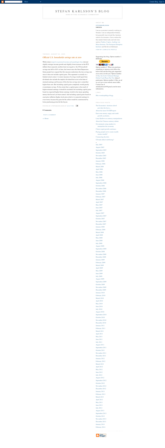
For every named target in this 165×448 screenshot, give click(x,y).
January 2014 (100, 424)
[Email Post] (77, 106)
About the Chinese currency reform (107, 121)
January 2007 (100, 194)
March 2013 (100, 397)
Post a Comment (49, 114)
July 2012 (99, 375)
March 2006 (100, 166)
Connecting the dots (102, 137)
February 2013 (100, 394)
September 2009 (101, 282)
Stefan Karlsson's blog (82, 11)
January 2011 (100, 325)
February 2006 (100, 164)
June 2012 (99, 372)
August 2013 (100, 410)
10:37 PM (70, 106)
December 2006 (101, 191)
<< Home (46, 118)
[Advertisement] (67, 35)
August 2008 (100, 246)
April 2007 (99, 202)
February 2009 (100, 262)
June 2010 (99, 306)
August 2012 (100, 378)
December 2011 (101, 356)
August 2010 (100, 312)
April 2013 (99, 399)
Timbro (103, 42)
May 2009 (99, 271)
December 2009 (101, 290)
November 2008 (101, 254)
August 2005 (100, 147)
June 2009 (99, 273)
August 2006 (100, 180)
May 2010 (99, 303)
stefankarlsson (102, 25)
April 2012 (99, 367)
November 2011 (101, 353)
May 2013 (99, 402)
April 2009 (99, 268)
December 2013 (101, 421)
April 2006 (99, 169)
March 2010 (100, 298)
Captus (108, 42)
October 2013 (100, 416)
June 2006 (99, 175)
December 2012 (101, 388)
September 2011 (101, 347)
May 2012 (99, 369)
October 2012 (100, 383)
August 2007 (100, 213)
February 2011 (100, 328)
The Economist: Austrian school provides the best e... (106, 106)
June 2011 (99, 339)
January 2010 (100, 293)
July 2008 (99, 243)
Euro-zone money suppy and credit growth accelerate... (107, 114)
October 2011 (100, 350)
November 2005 (101, 155)
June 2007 (99, 208)
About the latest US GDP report (106, 110)
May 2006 (99, 172)
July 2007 (99, 210)
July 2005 (99, 144)
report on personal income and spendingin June (67, 62)
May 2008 (99, 238)
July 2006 (99, 177)
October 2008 (100, 251)
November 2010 (101, 320)
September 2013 (101, 413)
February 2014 (100, 427)
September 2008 (101, 249)
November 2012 (101, 386)
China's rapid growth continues (106, 129)
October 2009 (100, 284)
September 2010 (101, 314)
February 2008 (100, 229)
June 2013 (99, 405)
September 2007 (101, 216)
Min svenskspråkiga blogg (104, 95)
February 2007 (100, 197)
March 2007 (100, 199)
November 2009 (101, 287)
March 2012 (100, 364)
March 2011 (100, 331)
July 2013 (99, 408)
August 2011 (100, 345)
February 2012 (100, 361)
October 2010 (100, 317)
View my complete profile (106, 49)
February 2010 (100, 295)
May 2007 (99, 205)
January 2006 (100, 161)
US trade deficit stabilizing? (105, 140)
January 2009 (100, 260)
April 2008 (99, 235)
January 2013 (100, 391)
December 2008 (101, 257)
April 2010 (99, 301)
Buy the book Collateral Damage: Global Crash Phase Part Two (107, 77)
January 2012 (100, 358)
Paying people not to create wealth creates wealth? (107, 133)
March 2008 (100, 232)
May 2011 (99, 336)
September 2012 (101, 380)
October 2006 (100, 186)
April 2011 (99, 334)
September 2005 (101, 150)
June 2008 (99, 240)
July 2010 (99, 309)
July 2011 (99, 342)
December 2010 (101, 323)
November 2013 (101, 419)
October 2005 (100, 153)
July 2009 (99, 276)
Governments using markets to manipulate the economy (106, 125)
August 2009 (100, 279)
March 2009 (100, 265)
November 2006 (101, 188)
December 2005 (101, 158)
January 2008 (100, 227)
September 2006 (101, 183)
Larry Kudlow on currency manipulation (109, 118)
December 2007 (101, 224)
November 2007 (101, 221)
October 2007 (100, 218)
